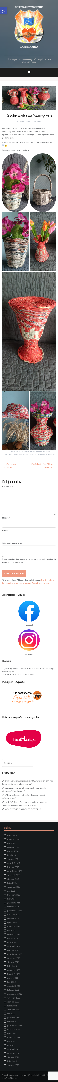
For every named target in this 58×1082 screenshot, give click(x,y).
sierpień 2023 (13, 962)
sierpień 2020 (13, 1057)
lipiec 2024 (12, 922)
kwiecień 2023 (13, 974)
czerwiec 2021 (13, 1037)
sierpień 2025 (13, 879)
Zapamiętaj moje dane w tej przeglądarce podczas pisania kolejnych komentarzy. (29, 560)
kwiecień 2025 (13, 895)
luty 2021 (11, 1045)
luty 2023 (11, 982)
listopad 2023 (13, 950)
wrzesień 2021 (13, 1029)
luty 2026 (11, 855)
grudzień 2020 (13, 1049)
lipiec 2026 (12, 835)
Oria (45, 1075)
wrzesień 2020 (13, 1053)
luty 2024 (11, 942)
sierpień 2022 (13, 1002)
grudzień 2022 (13, 986)
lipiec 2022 (12, 1005)
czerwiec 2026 (13, 839)
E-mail (5, 530)
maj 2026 (11, 843)
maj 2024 (11, 930)
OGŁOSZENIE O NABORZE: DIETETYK (23, 809)
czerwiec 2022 (13, 1009)
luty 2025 (11, 899)
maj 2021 (11, 1041)
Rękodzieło (29, 451)
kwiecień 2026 (13, 847)
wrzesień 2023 (13, 958)
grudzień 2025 (13, 863)
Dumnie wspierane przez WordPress (18, 1075)
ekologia (46, 451)
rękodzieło (23, 454)
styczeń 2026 (13, 859)
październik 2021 (14, 1025)
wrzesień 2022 (13, 998)
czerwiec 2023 (13, 970)
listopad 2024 (13, 906)
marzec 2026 (12, 851)
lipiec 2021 (12, 1033)
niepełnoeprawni (10, 454)
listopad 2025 (13, 867)
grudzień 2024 (13, 902)
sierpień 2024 (13, 918)
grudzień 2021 (13, 1017)
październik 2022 (14, 994)
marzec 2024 (12, 938)
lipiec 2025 (12, 883)
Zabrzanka (37, 121)
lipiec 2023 (12, 966)
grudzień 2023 (13, 946)
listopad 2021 (13, 1021)
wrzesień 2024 (13, 914)
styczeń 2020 (13, 1065)
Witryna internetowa (12, 543)
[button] (3, 10)
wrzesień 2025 (13, 875)
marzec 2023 (12, 978)
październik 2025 (14, 871)
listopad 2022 (13, 990)
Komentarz (8, 486)
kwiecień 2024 (13, 934)
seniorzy (32, 454)
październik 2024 (14, 910)
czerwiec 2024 (13, 926)
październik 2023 (14, 954)
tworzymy (41, 454)
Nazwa (6, 518)
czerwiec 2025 (13, 887)
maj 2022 (11, 1013)
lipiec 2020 (12, 1061)
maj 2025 (11, 891)
